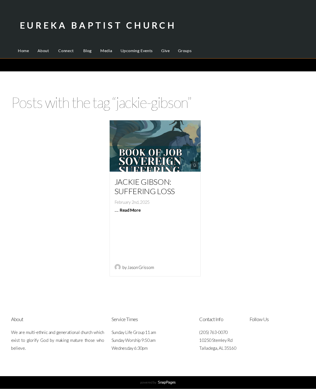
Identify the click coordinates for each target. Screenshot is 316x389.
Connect (66, 50)
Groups (185, 50)
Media (106, 50)
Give (165, 50)
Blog (87, 50)
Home (23, 50)
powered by (158, 382)
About (44, 50)
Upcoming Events (136, 50)
